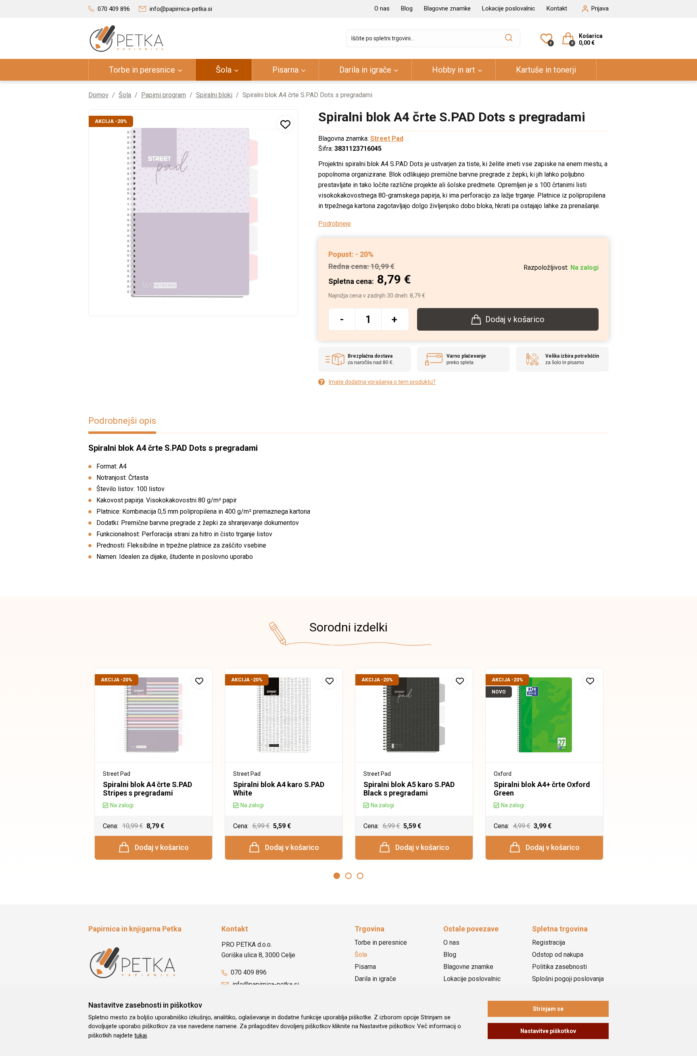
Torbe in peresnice (142, 70)
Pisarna (285, 70)
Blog (407, 8)
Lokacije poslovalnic (508, 8)
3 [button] (360, 876)
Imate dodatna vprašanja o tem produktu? (382, 382)
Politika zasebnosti (559, 967)
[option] (153, 764)
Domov (98, 95)
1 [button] (337, 876)
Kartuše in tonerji (546, 70)
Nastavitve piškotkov (548, 1031)
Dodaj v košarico (161, 847)
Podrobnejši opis (122, 421)
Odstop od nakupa (557, 954)
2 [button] (348, 876)
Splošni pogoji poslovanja (568, 979)
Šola (224, 70)
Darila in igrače (365, 70)
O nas (382, 8)
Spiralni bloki (214, 95)
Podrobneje (334, 223)
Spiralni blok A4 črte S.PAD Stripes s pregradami (147, 788)
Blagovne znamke (447, 8)
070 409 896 (248, 972)
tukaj (140, 1035)
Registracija (548, 942)
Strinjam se (548, 1009)
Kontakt (557, 8)
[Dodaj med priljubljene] (285, 124)
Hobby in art (453, 70)
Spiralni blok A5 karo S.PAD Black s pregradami (409, 788)
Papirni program (163, 95)
